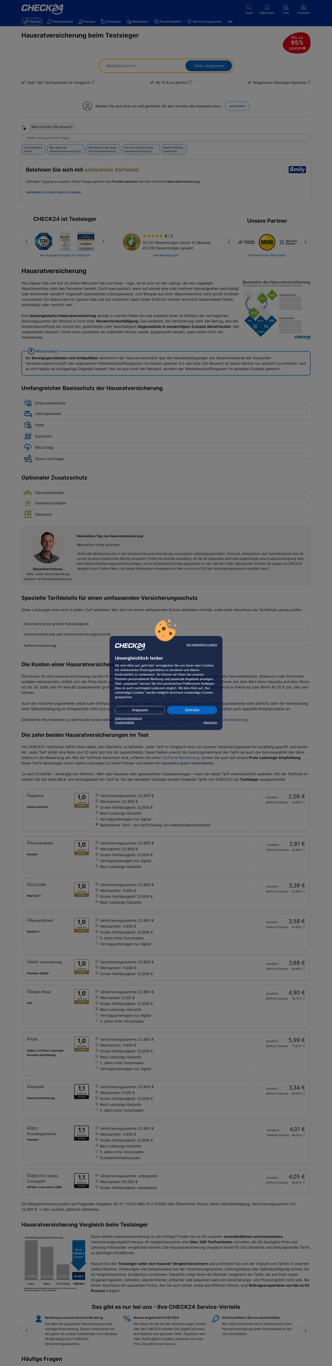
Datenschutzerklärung (128, 718)
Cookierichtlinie (124, 722)
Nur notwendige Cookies (202, 644)
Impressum (210, 722)
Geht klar (192, 710)
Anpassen (140, 710)
